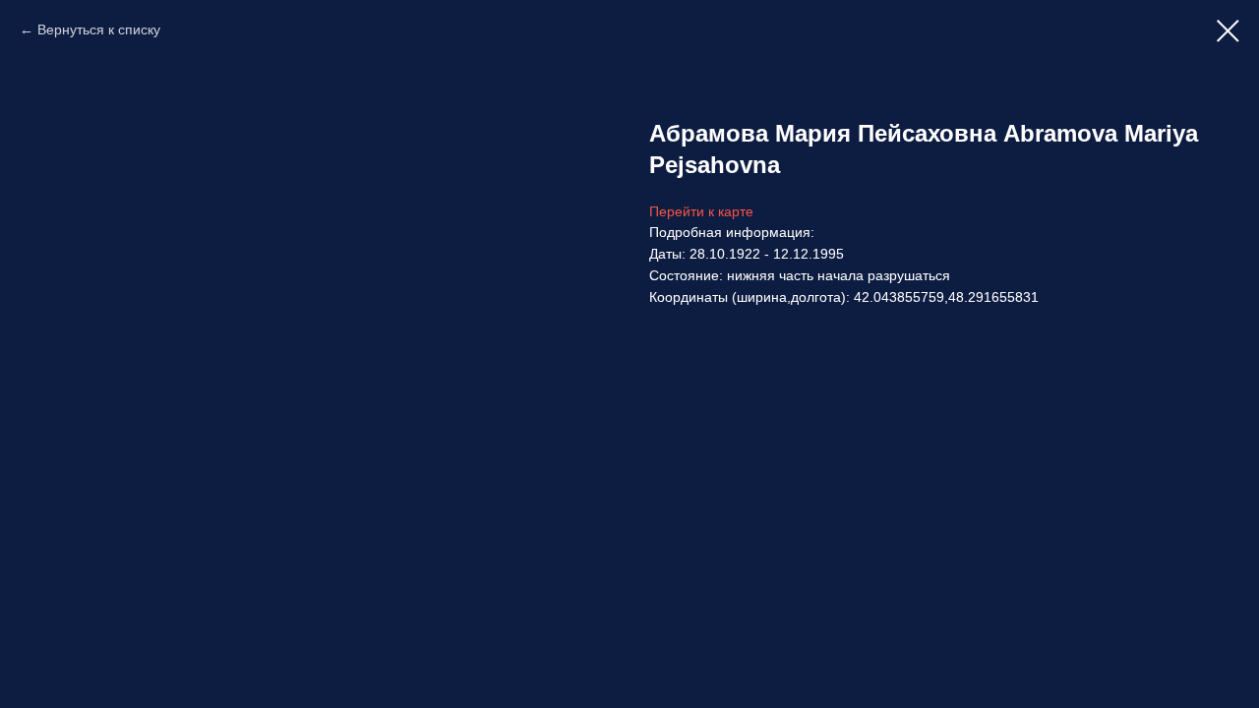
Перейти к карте (701, 211)
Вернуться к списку (98, 29)
